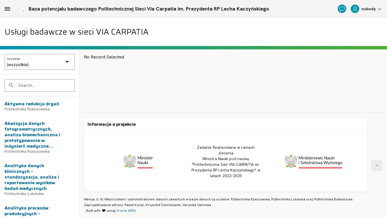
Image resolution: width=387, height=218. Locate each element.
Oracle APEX (126, 210)
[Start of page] (376, 165)
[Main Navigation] (7, 9)
